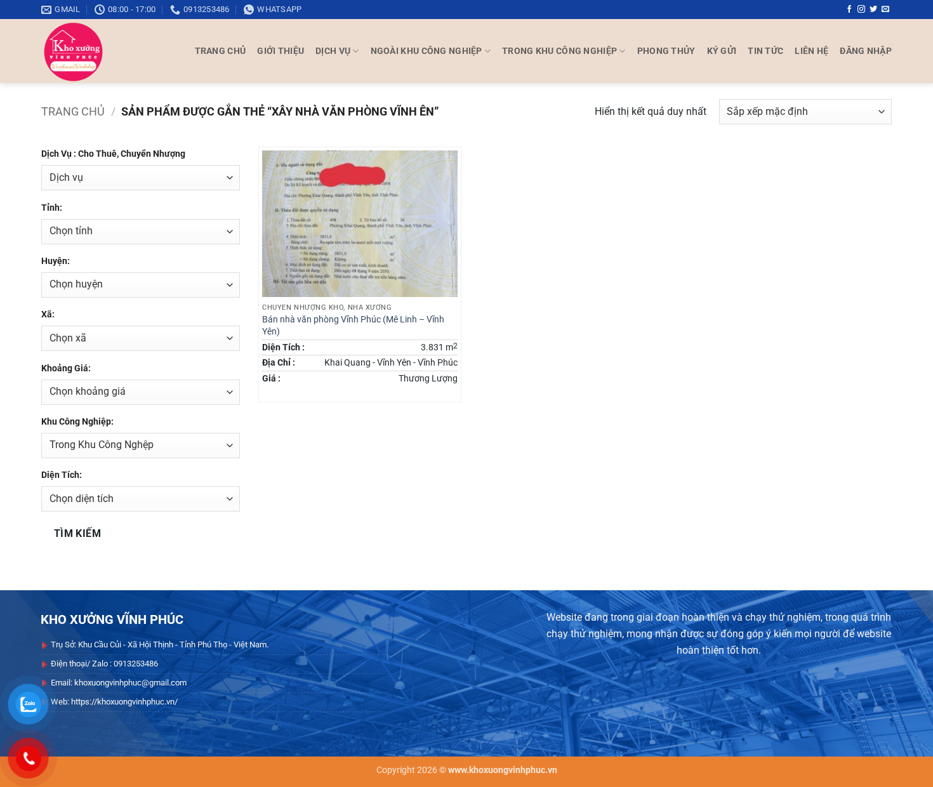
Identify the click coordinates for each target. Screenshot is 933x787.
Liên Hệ (811, 51)
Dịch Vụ (332, 51)
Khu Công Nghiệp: (77, 421)
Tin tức (765, 51)
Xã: (48, 314)
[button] (866, 51)
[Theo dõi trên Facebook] (849, 9)
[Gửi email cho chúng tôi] (885, 9)
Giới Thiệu (280, 51)
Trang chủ (73, 111)
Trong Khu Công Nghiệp (559, 51)
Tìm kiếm (78, 533)
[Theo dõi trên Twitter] (873, 9)
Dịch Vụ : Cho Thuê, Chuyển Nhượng (113, 154)
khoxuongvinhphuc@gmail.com (130, 682)
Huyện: (55, 261)
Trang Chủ (220, 51)
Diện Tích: (61, 475)
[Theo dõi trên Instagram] (861, 9)
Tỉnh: (51, 207)
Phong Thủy (666, 51)
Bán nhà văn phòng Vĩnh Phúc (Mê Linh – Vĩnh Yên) (353, 325)
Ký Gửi (722, 51)
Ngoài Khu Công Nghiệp (426, 51)
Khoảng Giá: (66, 368)
